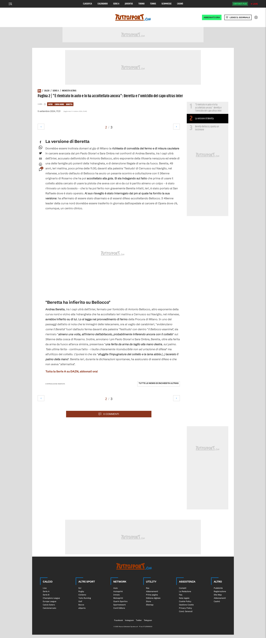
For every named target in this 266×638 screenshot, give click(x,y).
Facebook (118, 620)
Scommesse (167, 4)
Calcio (46, 91)
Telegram (148, 620)
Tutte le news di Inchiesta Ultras (159, 383)
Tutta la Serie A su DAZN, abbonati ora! (71, 371)
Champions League (51, 598)
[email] (40, 158)
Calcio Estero (49, 604)
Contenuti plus (240, 3)
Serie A (116, 4)
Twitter (139, 620)
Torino (141, 4)
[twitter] (40, 153)
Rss (147, 588)
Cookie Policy (185, 601)
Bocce (81, 604)
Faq (180, 594)
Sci (79, 588)
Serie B (46, 594)
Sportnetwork (119, 604)
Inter (50, 104)
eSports (81, 608)
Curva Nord (59, 104)
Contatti (182, 588)
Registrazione (220, 591)
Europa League (49, 601)
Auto (115, 588)
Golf (80, 601)
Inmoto (116, 594)
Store (148, 601)
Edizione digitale (153, 598)
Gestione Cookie (186, 604)
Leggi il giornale (240, 17)
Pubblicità (218, 588)
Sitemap (149, 604)
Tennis (153, 4)
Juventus (129, 4)
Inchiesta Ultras (69, 91)
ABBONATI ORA (212, 17)
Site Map (218, 594)
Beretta (69, 104)
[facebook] (40, 142)
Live (255, 4)
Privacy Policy (185, 608)
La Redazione (185, 591)
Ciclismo (82, 594)
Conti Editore (119, 608)
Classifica (87, 4)
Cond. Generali (185, 611)
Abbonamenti (152, 591)
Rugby (81, 591)
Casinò (180, 4)
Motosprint (118, 598)
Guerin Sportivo (120, 601)
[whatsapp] (40, 147)
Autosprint (118, 591)
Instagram (129, 620)
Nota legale (184, 598)
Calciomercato (49, 608)
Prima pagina (152, 594)
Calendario (103, 4)
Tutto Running (84, 598)
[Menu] (10, 4)
